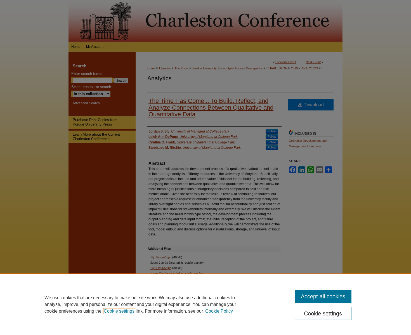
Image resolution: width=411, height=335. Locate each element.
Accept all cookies (323, 296)
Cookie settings (119, 311)
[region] (205, 304)
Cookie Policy (219, 311)
